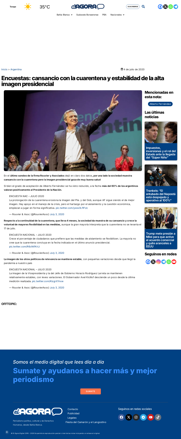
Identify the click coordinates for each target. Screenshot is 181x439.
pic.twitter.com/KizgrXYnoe (47, 281)
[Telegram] (175, 6)
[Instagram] (158, 261)
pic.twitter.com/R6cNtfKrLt (24, 246)
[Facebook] (160, 6)
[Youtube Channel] (174, 261)
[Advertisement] (90, 37)
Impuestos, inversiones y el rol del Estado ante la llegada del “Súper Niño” (161, 152)
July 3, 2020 (57, 214)
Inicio (4, 69)
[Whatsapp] (170, 6)
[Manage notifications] (7, 432)
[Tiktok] (158, 417)
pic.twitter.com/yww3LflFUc (72, 208)
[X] (165, 6)
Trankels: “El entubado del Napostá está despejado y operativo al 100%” (161, 195)
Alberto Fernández (160, 104)
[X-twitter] (128, 417)
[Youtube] (150, 417)
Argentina (16, 69)
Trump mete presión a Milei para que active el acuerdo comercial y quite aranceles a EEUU (160, 240)
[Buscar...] (143, 6)
